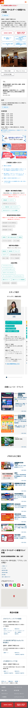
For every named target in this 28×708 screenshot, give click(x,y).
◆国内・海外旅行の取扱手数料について (12, 178)
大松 (14, 316)
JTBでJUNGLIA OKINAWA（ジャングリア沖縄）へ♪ (20, 506)
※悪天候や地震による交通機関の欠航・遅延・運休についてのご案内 (15, 182)
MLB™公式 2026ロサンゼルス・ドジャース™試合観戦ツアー (20, 497)
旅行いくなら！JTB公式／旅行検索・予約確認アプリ (20, 537)
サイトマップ (5, 693)
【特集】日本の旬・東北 (19, 485)
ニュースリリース (18, 687)
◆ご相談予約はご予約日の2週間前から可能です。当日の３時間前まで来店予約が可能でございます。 (15, 169)
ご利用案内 (4, 697)
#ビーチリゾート (10, 326)
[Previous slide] (4, 338)
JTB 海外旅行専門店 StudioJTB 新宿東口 (13, 641)
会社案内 (4, 687)
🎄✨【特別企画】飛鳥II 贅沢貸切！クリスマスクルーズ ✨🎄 (20, 399)
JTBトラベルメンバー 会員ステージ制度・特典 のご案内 (20, 527)
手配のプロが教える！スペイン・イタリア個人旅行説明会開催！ (20, 421)
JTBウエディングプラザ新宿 (12, 619)
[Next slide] (23, 338)
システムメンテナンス (19, 697)
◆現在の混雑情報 (7, 165)
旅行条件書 (16, 690)
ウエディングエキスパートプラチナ (13, 322)
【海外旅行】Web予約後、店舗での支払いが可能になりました (20, 517)
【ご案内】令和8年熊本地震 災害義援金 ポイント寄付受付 (20, 476)
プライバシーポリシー (19, 693)
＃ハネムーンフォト (10, 328)
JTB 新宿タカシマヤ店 (10, 661)
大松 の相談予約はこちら (13, 364)
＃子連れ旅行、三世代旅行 (12, 331)
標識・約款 (4, 690)
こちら (10, 193)
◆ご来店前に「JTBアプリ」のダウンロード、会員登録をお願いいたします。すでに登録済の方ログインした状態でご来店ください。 (14, 174)
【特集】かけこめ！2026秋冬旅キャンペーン (20, 466)
